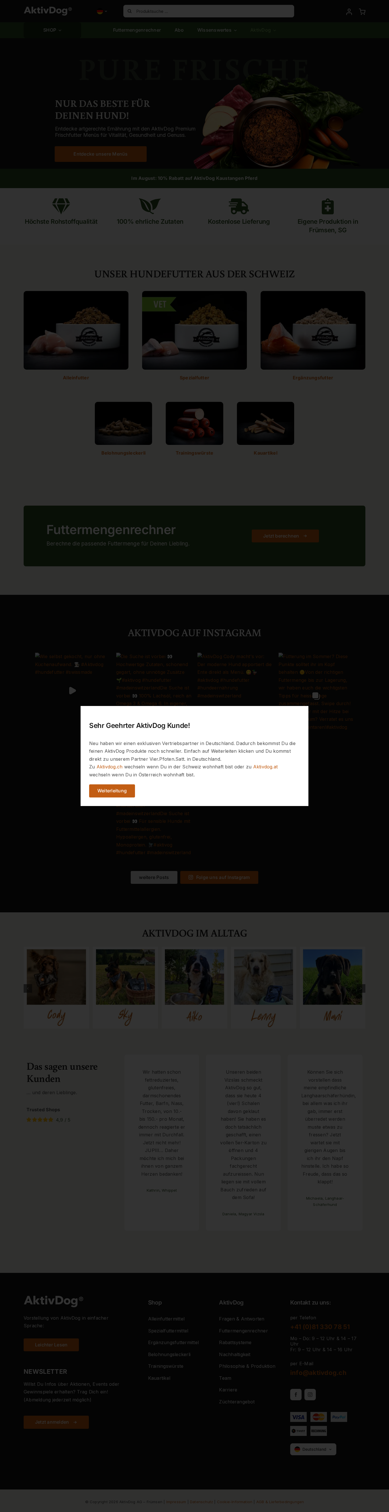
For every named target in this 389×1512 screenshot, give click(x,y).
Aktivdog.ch (110, 767)
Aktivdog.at (265, 767)
